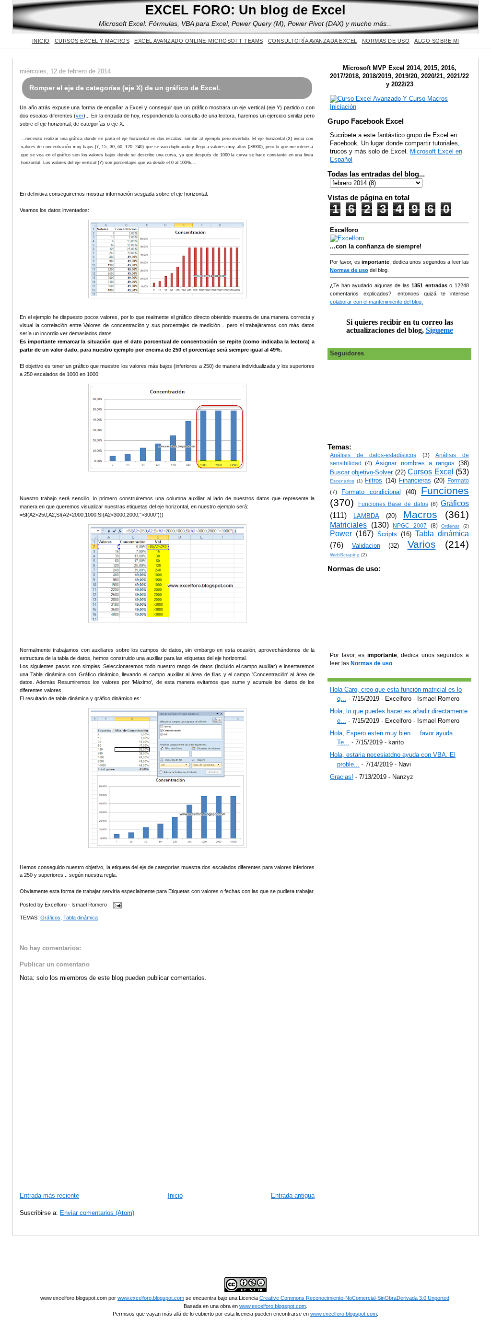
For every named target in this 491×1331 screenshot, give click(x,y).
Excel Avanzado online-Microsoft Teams (198, 41)
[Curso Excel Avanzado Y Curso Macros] (347, 238)
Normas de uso (386, 41)
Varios (422, 544)
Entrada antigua (293, 1195)
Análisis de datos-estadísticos (373, 455)
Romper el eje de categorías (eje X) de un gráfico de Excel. (124, 88)
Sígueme (439, 330)
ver (79, 115)
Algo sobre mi (436, 41)
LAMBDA (366, 515)
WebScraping (345, 554)
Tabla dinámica (80, 917)
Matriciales (348, 525)
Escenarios (342, 480)
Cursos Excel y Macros (92, 41)
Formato (458, 480)
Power (341, 534)
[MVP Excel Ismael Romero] (399, 106)
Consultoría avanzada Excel (312, 41)
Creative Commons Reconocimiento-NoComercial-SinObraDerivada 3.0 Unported (354, 1298)
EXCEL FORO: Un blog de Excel (245, 9)
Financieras (415, 480)
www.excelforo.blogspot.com (150, 1298)
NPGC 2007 (410, 525)
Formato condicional (370, 491)
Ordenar (450, 526)
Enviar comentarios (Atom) (97, 1212)
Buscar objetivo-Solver (361, 472)
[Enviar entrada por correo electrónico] (116, 904)
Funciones (445, 490)
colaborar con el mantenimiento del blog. (376, 302)
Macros (420, 514)
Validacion (366, 545)
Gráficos (50, 917)
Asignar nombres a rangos (415, 463)
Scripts (387, 534)
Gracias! (341, 776)
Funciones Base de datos (393, 504)
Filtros (373, 480)
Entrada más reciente (49, 1195)
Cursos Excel (430, 472)
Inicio (41, 41)
